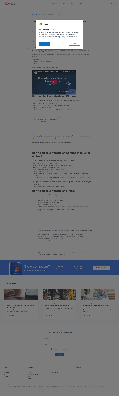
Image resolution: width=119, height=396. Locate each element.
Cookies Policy (63, 37)
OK (44, 43)
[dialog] (59, 35)
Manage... (74, 43)
